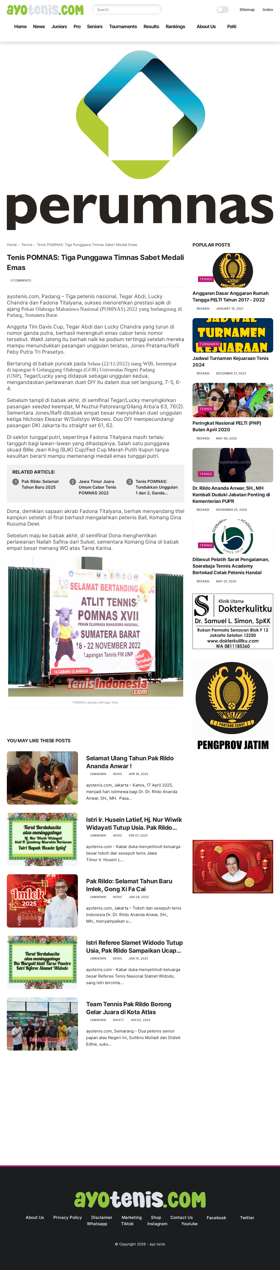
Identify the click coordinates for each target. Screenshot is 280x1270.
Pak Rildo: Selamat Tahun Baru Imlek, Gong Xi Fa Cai (129, 885)
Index (268, 9)
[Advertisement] (232, 797)
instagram (157, 1223)
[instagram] (261, 38)
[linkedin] (55, 723)
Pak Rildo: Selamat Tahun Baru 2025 (40, 484)
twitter (247, 1217)
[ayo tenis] (45, 13)
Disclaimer (101, 1217)
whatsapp (97, 1223)
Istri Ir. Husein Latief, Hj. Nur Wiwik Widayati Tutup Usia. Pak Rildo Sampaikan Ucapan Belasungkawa (134, 823)
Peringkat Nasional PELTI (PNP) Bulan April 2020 (226, 426)
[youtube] (270, 38)
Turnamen (209, 344)
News (39, 26)
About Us (206, 26)
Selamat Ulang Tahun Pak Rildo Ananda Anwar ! (130, 762)
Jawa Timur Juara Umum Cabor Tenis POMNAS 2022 (97, 487)
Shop (156, 1217)
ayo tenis (157, 1244)
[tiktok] (252, 38)
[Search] (156, 9)
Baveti (118, 1020)
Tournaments (123, 26)
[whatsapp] (244, 38)
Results (151, 26)
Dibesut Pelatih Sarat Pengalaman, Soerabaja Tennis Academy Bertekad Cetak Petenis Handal (230, 566)
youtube (189, 1223)
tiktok (127, 1223)
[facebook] (226, 38)
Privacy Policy (67, 1217)
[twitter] (235, 38)
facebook (216, 1217)
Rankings (175, 26)
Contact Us (181, 1217)
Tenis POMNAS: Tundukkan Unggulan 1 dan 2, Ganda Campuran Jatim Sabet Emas (157, 487)
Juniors (59, 26)
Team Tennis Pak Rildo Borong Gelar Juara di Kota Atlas (128, 1008)
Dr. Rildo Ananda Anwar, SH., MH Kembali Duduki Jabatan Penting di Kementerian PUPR (231, 494)
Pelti (231, 26)
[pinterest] (44, 723)
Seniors (95, 26)
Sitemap (247, 9)
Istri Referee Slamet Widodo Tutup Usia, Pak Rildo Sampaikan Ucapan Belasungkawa (134, 946)
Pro (77, 26)
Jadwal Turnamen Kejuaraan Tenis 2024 (230, 362)
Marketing (132, 1217)
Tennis (27, 244)
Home (20, 26)
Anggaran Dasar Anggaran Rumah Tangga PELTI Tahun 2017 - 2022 (230, 297)
